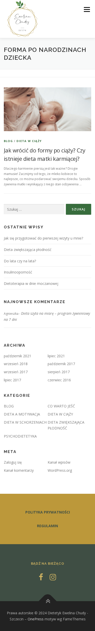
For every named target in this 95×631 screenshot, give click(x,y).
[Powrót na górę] (47, 601)
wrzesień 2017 (16, 371)
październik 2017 (61, 363)
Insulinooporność (18, 272)
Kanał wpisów (59, 462)
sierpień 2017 (59, 371)
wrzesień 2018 (16, 363)
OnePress (36, 619)
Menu (86, 9)
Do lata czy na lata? (20, 261)
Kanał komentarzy (19, 470)
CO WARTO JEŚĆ (61, 406)
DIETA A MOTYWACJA (22, 414)
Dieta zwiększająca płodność (27, 249)
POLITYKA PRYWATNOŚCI (47, 512)
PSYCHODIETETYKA (20, 436)
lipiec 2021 (56, 355)
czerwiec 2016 (59, 380)
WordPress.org (60, 470)
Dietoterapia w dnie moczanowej (31, 283)
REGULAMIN (47, 525)
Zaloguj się (13, 462)
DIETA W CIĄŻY (29, 141)
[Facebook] (41, 577)
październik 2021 (17, 355)
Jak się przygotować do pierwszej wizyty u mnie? (43, 238)
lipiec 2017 (12, 380)
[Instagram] (53, 577)
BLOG (8, 141)
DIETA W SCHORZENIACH (25, 422)
